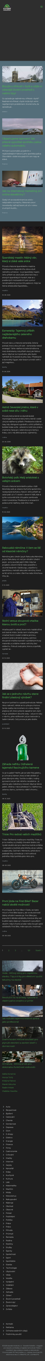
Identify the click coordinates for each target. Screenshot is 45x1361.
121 (29, 950)
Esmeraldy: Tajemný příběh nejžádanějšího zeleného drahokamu (18, 334)
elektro (4, 111)
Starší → (39, 950)
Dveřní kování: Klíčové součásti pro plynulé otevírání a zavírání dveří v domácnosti (20, 1042)
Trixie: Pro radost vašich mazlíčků (21, 834)
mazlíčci (5, 290)
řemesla (5, 654)
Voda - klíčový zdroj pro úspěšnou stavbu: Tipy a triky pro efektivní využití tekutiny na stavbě (22, 976)
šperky (4, 367)
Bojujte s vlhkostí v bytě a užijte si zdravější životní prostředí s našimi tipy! (22, 90)
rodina (4, 437)
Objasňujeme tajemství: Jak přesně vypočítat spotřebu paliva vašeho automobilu (21, 142)
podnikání (5, 724)
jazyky (4, 580)
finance (5, 164)
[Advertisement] (22, 34)
